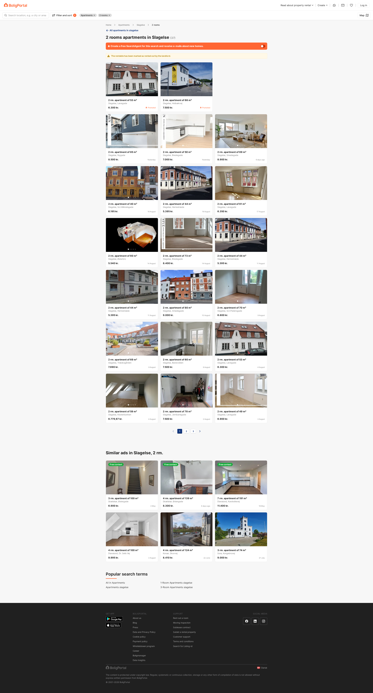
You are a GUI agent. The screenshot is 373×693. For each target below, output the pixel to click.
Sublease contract (181, 627)
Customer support (181, 636)
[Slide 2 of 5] (130, 93)
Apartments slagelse (117, 587)
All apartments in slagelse (124, 30)
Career (136, 651)
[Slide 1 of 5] (128, 93)
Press (135, 627)
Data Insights (139, 660)
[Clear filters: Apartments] (94, 15)
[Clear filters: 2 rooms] (109, 15)
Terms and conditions (183, 641)
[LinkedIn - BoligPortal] (255, 621)
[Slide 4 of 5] (133, 93)
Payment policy (140, 641)
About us (137, 618)
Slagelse (141, 25)
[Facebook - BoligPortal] (246, 621)
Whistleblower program (144, 646)
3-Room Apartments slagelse (176, 587)
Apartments (124, 25)
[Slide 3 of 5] (132, 93)
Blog (135, 622)
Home (108, 25)
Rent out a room (180, 618)
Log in (363, 5)
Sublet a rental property (184, 632)
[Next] (200, 431)
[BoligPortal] (15, 5)
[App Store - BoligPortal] (113, 625)
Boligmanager (139, 655)
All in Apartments (115, 582)
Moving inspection (181, 622)
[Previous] (173, 431)
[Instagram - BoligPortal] (263, 621)
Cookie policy (139, 636)
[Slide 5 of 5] (135, 93)
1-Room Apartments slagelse (176, 582)
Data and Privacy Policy (144, 632)
